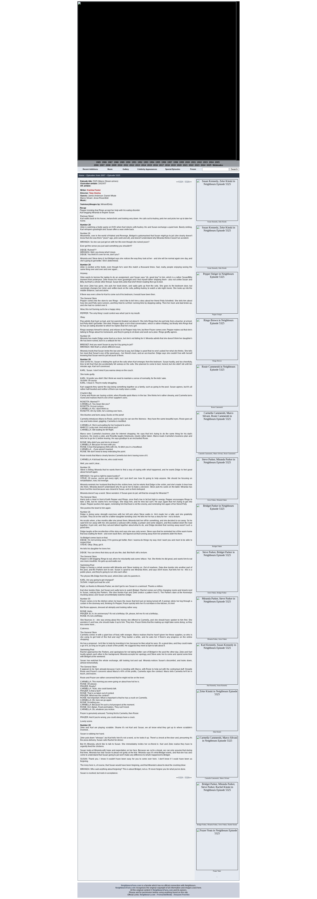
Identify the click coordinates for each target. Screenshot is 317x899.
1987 (110, 162)
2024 (203, 165)
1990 (128, 162)
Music (110, 169)
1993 (146, 162)
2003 (205, 162)
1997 (169, 162)
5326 (187, 182)
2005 (217, 162)
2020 (179, 165)
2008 (108, 165)
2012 (131, 165)
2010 (120, 165)
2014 (143, 165)
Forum (193, 169)
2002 (199, 162)
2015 (149, 165)
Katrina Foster (94, 190)
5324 (180, 182)
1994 (152, 162)
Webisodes (218, 165)
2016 (155, 165)
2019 (173, 165)
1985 (98, 162)
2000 (187, 162)
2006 (96, 165)
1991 (134, 162)
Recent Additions (90, 169)
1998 (175, 162)
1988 (116, 162)
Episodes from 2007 (96, 175)
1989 (122, 162)
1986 (104, 162)
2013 (137, 165)
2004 (211, 162)
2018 (167, 165)
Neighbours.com (147, 895)
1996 (163, 162)
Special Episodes (172, 169)
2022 (191, 165)
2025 (209, 165)
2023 (197, 165)
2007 (102, 165)
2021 (185, 165)
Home (81, 175)
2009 (114, 165)
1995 (158, 162)
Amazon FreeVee (182, 895)
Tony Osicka (95, 193)
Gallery (126, 169)
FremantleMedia (164, 895)
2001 (193, 162)
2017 (161, 165)
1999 (181, 162)
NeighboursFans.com (131, 885)
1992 (140, 162)
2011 (126, 165)
